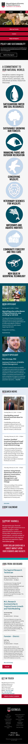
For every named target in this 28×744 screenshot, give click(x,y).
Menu (3, 12)
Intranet (11, 12)
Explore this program (8, 55)
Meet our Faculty (14, 29)
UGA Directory (8, 720)
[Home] (14, 5)
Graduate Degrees (19, 716)
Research (8, 717)
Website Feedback (19, 725)
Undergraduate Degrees (20, 714)
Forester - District (11, 636)
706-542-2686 (9, 690)
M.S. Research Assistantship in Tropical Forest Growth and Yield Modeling (13, 605)
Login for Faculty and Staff (8, 693)
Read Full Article (6, 332)
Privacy (8, 725)
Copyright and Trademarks (20, 723)
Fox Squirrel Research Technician (13, 571)
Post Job (7, 666)
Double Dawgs (8, 716)
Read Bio (18, 379)
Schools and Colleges (20, 719)
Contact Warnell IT (8, 719)
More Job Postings (8, 662)
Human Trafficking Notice (8, 727)
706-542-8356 (8, 692)
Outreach (20, 717)
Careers (14, 34)
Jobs (21, 12)
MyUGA (19, 720)
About (8, 714)
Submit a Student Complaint (11, 696)
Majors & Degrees (14, 38)
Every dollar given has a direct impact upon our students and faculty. (14, 548)
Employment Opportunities (8, 723)
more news (6, 503)
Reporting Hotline (19, 727)
